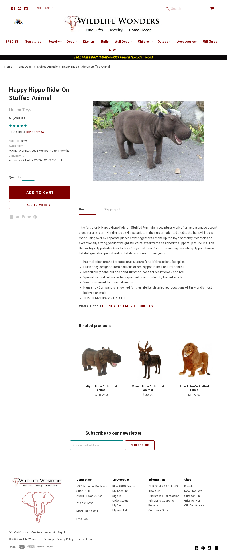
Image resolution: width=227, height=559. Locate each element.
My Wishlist (119, 510)
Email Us (82, 519)
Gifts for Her (192, 500)
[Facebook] (13, 8)
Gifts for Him (192, 496)
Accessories (186, 41)
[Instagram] (26, 8)
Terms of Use (84, 539)
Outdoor (164, 41)
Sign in (49, 7)
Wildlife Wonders (29, 539)
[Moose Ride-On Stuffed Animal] (148, 360)
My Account (120, 491)
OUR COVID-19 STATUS (163, 486)
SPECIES (12, 41)
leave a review (35, 131)
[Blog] (33, 8)
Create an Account (43, 532)
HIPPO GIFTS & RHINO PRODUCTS (127, 306)
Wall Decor (123, 41)
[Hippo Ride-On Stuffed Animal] (101, 360)
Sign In (116, 496)
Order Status (120, 500)
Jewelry (54, 41)
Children (144, 41)
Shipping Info (113, 209)
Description (87, 209)
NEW (112, 50)
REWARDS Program (124, 486)
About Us (154, 491)
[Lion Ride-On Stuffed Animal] (194, 360)
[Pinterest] (19, 8)
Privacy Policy (65, 539)
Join (39, 7)
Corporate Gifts (158, 510)
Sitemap (49, 539)
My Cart (117, 505)
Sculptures (33, 41)
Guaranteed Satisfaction (163, 496)
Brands (188, 486)
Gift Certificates (194, 505)
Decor (71, 41)
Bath (104, 41)
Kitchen (89, 41)
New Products (193, 491)
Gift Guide (210, 41)
